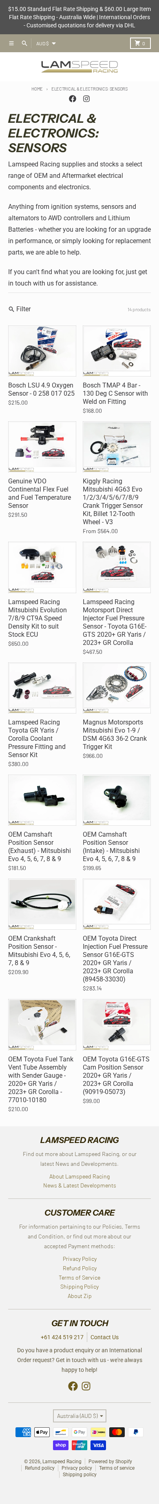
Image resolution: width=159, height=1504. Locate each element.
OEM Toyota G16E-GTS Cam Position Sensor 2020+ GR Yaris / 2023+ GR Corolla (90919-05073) (116, 1075)
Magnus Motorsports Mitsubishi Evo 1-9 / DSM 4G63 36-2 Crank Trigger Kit (115, 734)
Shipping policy (80, 1474)
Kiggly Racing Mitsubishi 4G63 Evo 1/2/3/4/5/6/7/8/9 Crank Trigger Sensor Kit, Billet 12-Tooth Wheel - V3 (113, 501)
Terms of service (117, 1468)
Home (37, 88)
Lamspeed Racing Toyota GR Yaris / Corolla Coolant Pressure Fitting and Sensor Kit (37, 738)
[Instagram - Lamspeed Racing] (86, 98)
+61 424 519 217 (62, 1337)
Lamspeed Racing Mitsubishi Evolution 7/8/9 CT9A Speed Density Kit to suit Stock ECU (37, 618)
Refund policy (40, 1468)
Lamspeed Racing (62, 1461)
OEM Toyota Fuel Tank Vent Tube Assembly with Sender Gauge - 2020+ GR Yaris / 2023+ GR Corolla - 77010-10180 (40, 1079)
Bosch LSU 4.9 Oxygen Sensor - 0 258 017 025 (41, 389)
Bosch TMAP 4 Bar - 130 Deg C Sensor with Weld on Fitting (115, 393)
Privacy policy (77, 1468)
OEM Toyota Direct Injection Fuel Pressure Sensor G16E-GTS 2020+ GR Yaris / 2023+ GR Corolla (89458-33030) (115, 959)
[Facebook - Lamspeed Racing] (72, 98)
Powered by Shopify (110, 1461)
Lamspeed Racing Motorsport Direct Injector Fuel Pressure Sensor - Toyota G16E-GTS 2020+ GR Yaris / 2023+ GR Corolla (114, 622)
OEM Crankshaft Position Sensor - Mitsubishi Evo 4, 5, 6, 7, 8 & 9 (39, 951)
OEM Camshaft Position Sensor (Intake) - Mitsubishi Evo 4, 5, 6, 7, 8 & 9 (111, 847)
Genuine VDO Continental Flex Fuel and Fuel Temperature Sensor (39, 493)
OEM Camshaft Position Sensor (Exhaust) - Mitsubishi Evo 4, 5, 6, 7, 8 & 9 (39, 847)
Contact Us (105, 1337)
